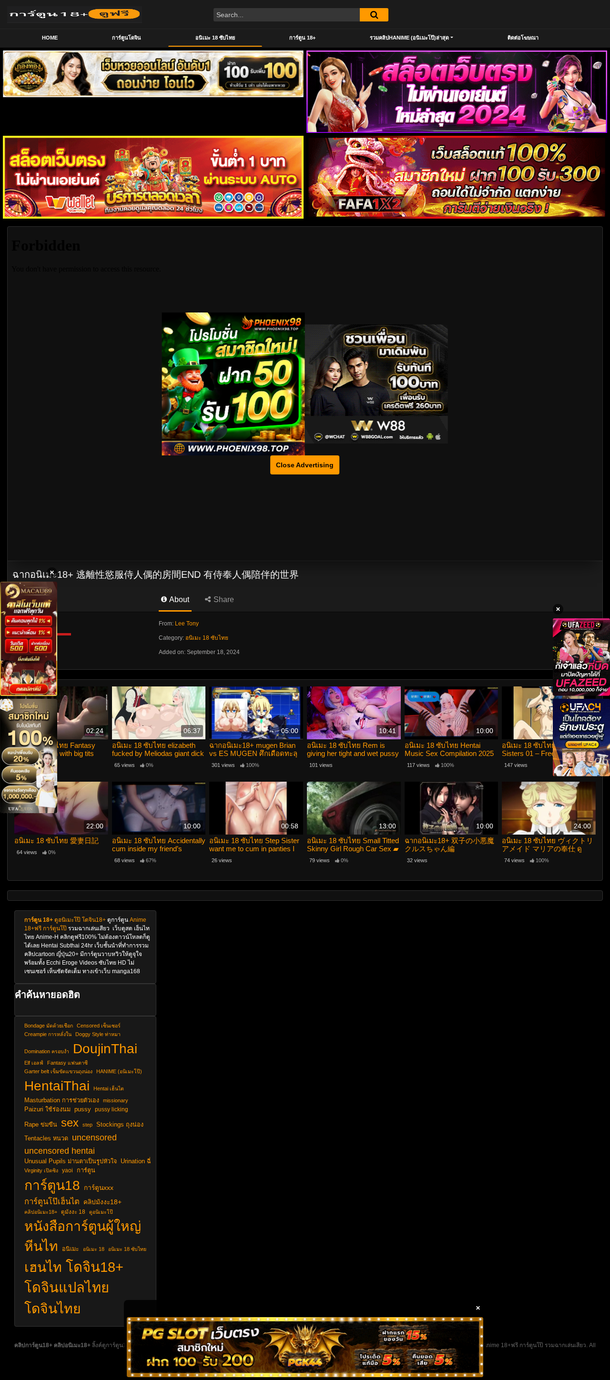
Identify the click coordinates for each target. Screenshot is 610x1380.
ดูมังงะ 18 (73, 1212)
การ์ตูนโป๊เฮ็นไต (52, 1201)
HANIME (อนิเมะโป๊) (119, 1071)
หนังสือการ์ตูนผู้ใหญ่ (82, 1226)
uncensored (94, 1137)
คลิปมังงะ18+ (102, 1202)
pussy (82, 1109)
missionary (115, 1100)
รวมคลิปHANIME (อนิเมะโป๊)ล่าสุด (409, 37)
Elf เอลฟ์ (33, 1063)
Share (223, 599)
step (87, 1125)
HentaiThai (57, 1085)
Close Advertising (305, 465)
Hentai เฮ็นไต (108, 1088)
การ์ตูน (86, 1170)
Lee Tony (187, 623)
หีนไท (41, 1246)
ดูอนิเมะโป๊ (67, 920)
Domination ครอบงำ (46, 1051)
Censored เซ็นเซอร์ (99, 1025)
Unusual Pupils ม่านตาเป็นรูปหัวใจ (70, 1161)
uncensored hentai (59, 1151)
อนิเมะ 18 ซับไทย (215, 37)
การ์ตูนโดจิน (126, 37)
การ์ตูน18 (52, 1185)
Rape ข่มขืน (40, 1124)
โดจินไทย (52, 1308)
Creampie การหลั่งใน (47, 1034)
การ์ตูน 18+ (302, 37)
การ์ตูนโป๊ (55, 928)
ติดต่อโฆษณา (523, 37)
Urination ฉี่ (136, 1161)
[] (374, 14)
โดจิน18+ (94, 920)
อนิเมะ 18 (93, 1249)
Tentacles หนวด (46, 1138)
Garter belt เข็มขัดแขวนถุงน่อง (58, 1071)
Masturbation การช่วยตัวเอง (61, 1100)
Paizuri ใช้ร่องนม (47, 1109)
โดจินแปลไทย (66, 1287)
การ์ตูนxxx (98, 1187)
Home (50, 37)
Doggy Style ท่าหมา (98, 1034)
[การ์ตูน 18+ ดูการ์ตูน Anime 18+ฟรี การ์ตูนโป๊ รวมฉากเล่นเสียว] (74, 14)
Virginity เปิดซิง (41, 1170)
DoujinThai (105, 1048)
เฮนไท (43, 1267)
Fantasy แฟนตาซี (67, 1063)
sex (70, 1122)
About (178, 599)
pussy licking (111, 1109)
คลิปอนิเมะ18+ (40, 1212)
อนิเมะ (70, 1249)
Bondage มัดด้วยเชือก (48, 1025)
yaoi (67, 1170)
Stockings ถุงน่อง (119, 1124)
